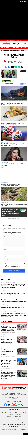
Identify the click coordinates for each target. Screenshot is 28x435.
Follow (23, 210)
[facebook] (5, 405)
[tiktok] (22, 405)
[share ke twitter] (12, 67)
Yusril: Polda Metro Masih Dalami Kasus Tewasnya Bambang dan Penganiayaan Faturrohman (8, 363)
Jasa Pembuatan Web (18, 411)
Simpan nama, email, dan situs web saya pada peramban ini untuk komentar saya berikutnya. (15, 265)
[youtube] (15, 405)
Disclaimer (5, 420)
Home (3, 47)
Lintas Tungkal (12, 61)
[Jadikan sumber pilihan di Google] (6, 67)
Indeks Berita (19, 424)
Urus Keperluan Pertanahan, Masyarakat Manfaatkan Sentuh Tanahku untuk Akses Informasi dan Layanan (8, 329)
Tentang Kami (9, 422)
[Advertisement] (14, 18)
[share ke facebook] (9, 67)
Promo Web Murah (14, 412)
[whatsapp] (19, 405)
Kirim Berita (23, 412)
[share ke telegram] (19, 67)
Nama (4, 249)
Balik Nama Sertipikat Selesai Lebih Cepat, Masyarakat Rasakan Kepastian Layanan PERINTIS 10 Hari (7, 341)
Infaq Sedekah (8, 411)
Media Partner (5, 412)
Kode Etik (18, 422)
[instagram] (12, 405)
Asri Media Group (13, 426)
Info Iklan (14, 420)
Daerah (15, 47)
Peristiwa (23, 47)
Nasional (9, 47)
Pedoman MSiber (8, 424)
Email (4, 256)
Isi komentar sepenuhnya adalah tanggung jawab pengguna (12, 233)
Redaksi (22, 420)
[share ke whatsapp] (16, 67)
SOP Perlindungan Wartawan (14, 416)
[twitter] (9, 405)
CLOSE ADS (23, 1)
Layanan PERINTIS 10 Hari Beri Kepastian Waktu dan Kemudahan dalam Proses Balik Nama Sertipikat (8, 375)
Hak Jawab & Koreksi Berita (14, 414)
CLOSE (25, 434)
